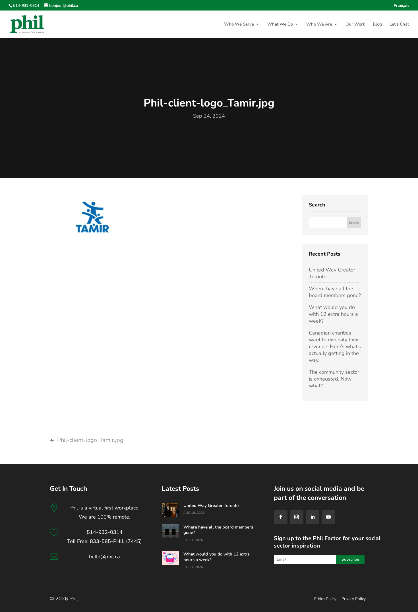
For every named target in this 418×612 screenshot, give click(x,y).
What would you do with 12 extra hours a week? (333, 314)
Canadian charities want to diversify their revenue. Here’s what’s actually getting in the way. (335, 346)
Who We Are (319, 24)
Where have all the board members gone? (335, 292)
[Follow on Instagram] (296, 517)
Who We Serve (239, 24)
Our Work (355, 24)
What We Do (280, 24)
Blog (377, 24)
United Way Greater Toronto (211, 505)
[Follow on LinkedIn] (312, 517)
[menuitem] (401, 7)
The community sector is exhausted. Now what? (334, 379)
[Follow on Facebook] (280, 517)
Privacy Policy (354, 598)
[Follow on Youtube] (328, 517)
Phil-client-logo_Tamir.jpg (90, 440)
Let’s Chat (399, 24)
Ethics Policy (325, 598)
